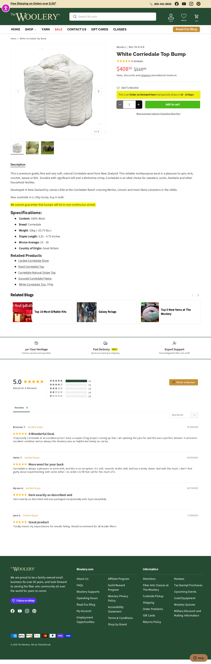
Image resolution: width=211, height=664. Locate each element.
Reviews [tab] (19, 407)
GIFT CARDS (99, 29)
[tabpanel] (105, 229)
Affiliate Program (118, 579)
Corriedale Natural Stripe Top (37, 273)
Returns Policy (152, 622)
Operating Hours (87, 598)
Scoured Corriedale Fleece (35, 279)
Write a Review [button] (185, 382)
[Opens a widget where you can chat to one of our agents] (199, 658)
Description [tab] (18, 165)
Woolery (121, 47)
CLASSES (119, 29)
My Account (84, 611)
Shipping (148, 603)
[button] (196, 17)
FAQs (80, 585)
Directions (149, 579)
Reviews (179, 579)
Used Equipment (184, 598)
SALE (58, 29)
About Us (82, 579)
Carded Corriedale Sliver (33, 261)
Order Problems (153, 609)
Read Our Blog (86, 605)
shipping (145, 75)
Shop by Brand (117, 624)
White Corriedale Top (32, 284)
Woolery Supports (88, 592)
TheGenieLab (44, 644)
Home (13, 38)
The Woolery (24, 644)
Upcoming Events (185, 592)
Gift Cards (149, 615)
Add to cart (173, 104)
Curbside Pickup (153, 596)
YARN (46, 29)
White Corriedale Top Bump (33, 38)
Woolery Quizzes (184, 605)
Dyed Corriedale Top (31, 267)
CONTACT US (76, 29)
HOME (15, 29)
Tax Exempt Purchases (188, 585)
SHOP (29, 29)
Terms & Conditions (120, 618)
